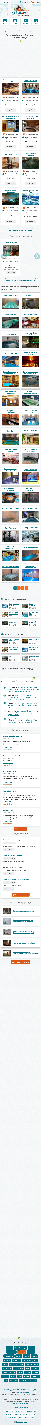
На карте (26, 23)
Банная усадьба (30, 567)
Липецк (5, 1364)
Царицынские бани (30, 547)
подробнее (10, 110)
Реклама (29, 1411)
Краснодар (16, 1360)
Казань (34, 1356)
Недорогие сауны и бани (17, 705)
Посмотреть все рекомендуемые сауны (20, 280)
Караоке (35, 719)
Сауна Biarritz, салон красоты (30, 117)
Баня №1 (10, 431)
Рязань (20, 1372)
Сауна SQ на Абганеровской (11, 547)
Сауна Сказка (10, 334)
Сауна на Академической (30, 392)
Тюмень (26, 1376)
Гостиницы (28, 723)
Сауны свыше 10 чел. (28, 697)
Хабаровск (13, 1380)
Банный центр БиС (30, 508)
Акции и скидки (12, 1417)
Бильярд (12, 721)
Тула (19, 1376)
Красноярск (27, 1360)
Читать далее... (8, 747)
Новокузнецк (7, 1368)
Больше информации (22, 962)
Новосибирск (18, 1368)
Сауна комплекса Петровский (30, 450)
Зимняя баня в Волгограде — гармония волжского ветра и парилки (23, 921)
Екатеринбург (9, 1356)
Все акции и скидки (21, 895)
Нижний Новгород (32, 1364)
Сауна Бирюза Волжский (10, 191)
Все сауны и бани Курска (10, 31)
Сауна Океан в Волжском (30, 154)
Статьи (32, 1414)
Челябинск (23, 1380)
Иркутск (26, 1356)
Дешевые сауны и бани (26, 703)
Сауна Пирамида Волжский (30, 431)
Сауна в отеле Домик (10, 508)
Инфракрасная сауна (22, 691)
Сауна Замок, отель (30, 315)
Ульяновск (35, 1376)
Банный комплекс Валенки (31, 528)
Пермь (5, 1372)
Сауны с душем (21, 713)
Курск (35, 1360)
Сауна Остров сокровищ (10, 392)
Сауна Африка (10, 315)
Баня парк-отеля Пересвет (30, 353)
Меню (5, 23)
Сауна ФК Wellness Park (30, 334)
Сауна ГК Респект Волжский (30, 412)
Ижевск (18, 1356)
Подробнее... (9, 849)
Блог (35, 1411)
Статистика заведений (26, 1417)
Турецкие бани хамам (22, 689)
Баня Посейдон (10, 528)
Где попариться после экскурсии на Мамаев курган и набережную (25, 910)
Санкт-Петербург (20, 1348)
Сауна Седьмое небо (10, 295)
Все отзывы (21, 829)
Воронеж (31, 1352)
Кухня (28, 721)
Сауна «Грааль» (11, 242)
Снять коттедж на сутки (16, 699)
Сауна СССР (30, 295)
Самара (27, 1372)
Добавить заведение (21, 1414)
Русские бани (23, 687)
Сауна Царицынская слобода (10, 489)
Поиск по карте (9, 1411)
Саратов (35, 1372)
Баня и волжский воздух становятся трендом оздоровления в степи (25, 953)
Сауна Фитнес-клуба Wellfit (10, 80)
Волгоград (21, 1352)
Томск (13, 1376)
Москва (9, 1348)
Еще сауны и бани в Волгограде (20, 230)
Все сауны (15, 23)
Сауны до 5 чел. (25, 695)
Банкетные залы (15, 723)
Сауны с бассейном (24, 711)
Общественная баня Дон (30, 191)
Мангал (20, 721)
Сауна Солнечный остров (12, 840)
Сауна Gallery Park (30, 470)
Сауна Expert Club (10, 353)
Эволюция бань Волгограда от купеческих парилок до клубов (24, 942)
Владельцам (26, 2)
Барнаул (31, 1348)
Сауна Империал (30, 81)
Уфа (6, 1380)
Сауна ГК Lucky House (10, 567)
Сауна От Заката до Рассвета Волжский (10, 373)
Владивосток (11, 1352)
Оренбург (35, 1368)
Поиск (36, 23)
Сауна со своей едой (22, 719)
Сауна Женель (34, 639)
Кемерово (7, 1360)
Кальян (35, 721)
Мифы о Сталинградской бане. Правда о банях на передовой (24, 932)
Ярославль (32, 1380)
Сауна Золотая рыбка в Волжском (10, 117)
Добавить (36, 2)
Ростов (12, 1372)
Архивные (9, 1414)
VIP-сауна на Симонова (10, 412)
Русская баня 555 (33, 613)
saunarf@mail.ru (23, 1392)
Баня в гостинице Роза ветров (10, 470)
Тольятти (5, 1376)
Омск (27, 1368)
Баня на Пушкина (10, 154)
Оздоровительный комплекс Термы (30, 373)
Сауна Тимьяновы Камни (10, 450)
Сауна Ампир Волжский (30, 489)
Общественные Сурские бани (14, 613)
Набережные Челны (16, 1364)
